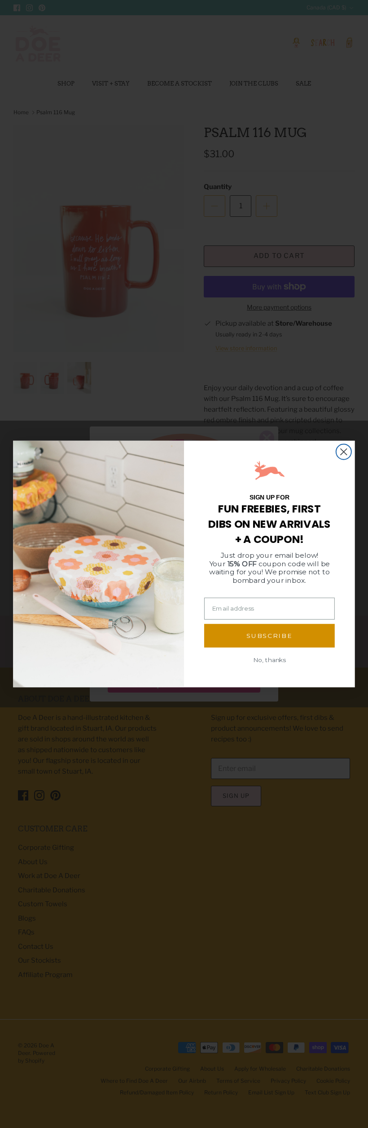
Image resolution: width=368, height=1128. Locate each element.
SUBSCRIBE (269, 636)
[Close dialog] (343, 452)
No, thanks (269, 660)
